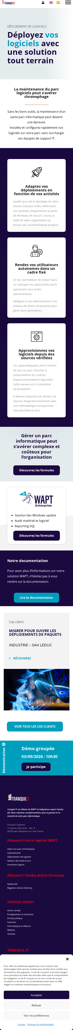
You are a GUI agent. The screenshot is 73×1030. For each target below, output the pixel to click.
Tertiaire (11, 933)
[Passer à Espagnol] (58, 2)
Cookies (21, 1024)
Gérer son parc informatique (21, 849)
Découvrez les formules (36, 470)
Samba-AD (12, 884)
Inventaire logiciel (15, 864)
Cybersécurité (13, 852)
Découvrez (22, 658)
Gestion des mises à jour (19, 860)
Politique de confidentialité (40, 1024)
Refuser (36, 1005)
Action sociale (14, 910)
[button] (67, 959)
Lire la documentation (36, 598)
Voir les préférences (36, 1015)
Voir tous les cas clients (34, 726)
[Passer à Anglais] (51, 2)
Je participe (36, 766)
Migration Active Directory (19, 887)
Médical (11, 930)
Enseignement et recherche (20, 914)
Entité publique (14, 918)
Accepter (36, 995)
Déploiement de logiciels (19, 856)
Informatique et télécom (19, 926)
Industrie (11, 922)
